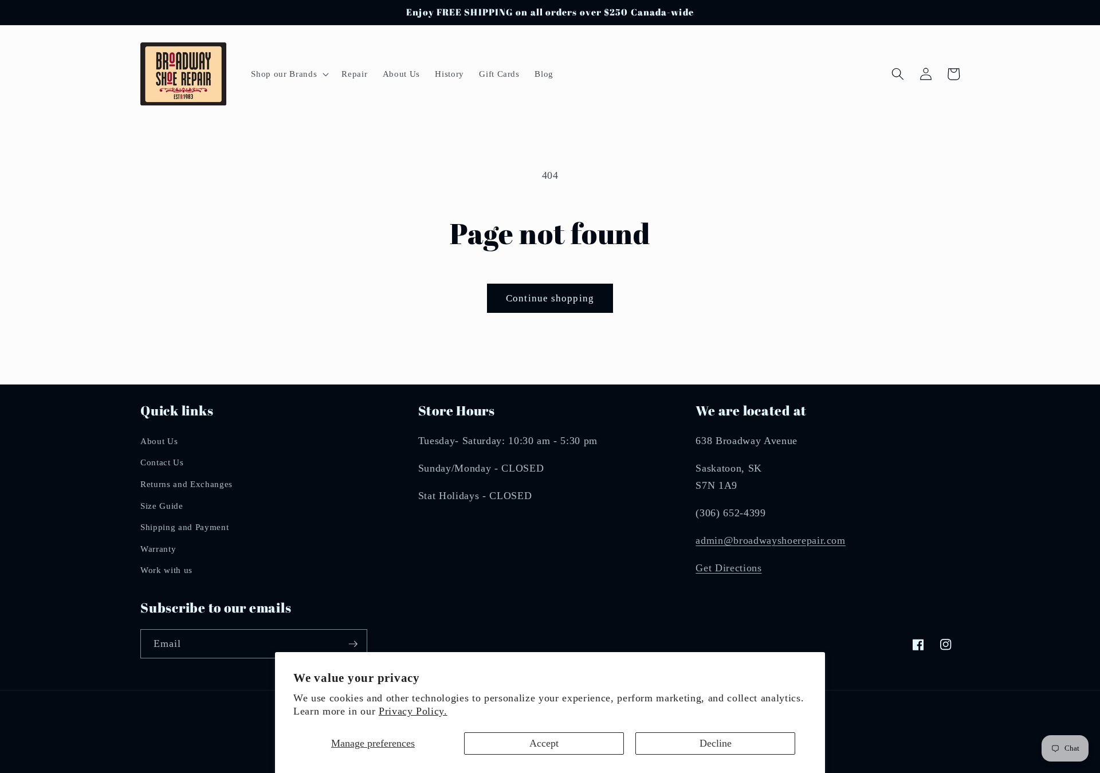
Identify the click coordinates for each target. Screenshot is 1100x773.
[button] (288, 74)
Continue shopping (550, 298)
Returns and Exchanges (186, 484)
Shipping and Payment (184, 527)
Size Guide (161, 506)
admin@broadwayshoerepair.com (770, 540)
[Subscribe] (353, 644)
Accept (544, 743)
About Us (159, 441)
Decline (716, 743)
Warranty (158, 549)
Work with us (166, 570)
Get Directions (728, 568)
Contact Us (162, 462)
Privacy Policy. (413, 711)
